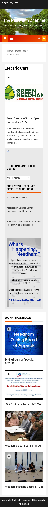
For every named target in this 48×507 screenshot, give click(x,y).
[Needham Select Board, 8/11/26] (24, 426)
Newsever (38, 500)
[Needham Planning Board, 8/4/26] (24, 467)
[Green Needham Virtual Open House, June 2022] (24, 93)
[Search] (39, 38)
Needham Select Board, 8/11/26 (23, 445)
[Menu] (11, 38)
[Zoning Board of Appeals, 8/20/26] (24, 340)
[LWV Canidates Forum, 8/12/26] (24, 385)
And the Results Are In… (18, 197)
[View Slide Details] (24, 155)
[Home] (5, 38)
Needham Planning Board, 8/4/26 (24, 486)
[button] (11, 38)
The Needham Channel (24, 19)
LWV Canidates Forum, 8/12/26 (23, 404)
